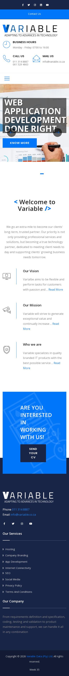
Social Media (12, 579)
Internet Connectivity (18, 568)
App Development (16, 561)
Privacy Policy (13, 585)
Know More (19, 143)
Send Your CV (33, 453)
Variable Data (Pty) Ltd (39, 656)
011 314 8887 (20, 509)
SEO (7, 573)
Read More (55, 289)
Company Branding (16, 555)
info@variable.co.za (23, 515)
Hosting (10, 549)
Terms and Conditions (18, 591)
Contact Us (34, 13)
